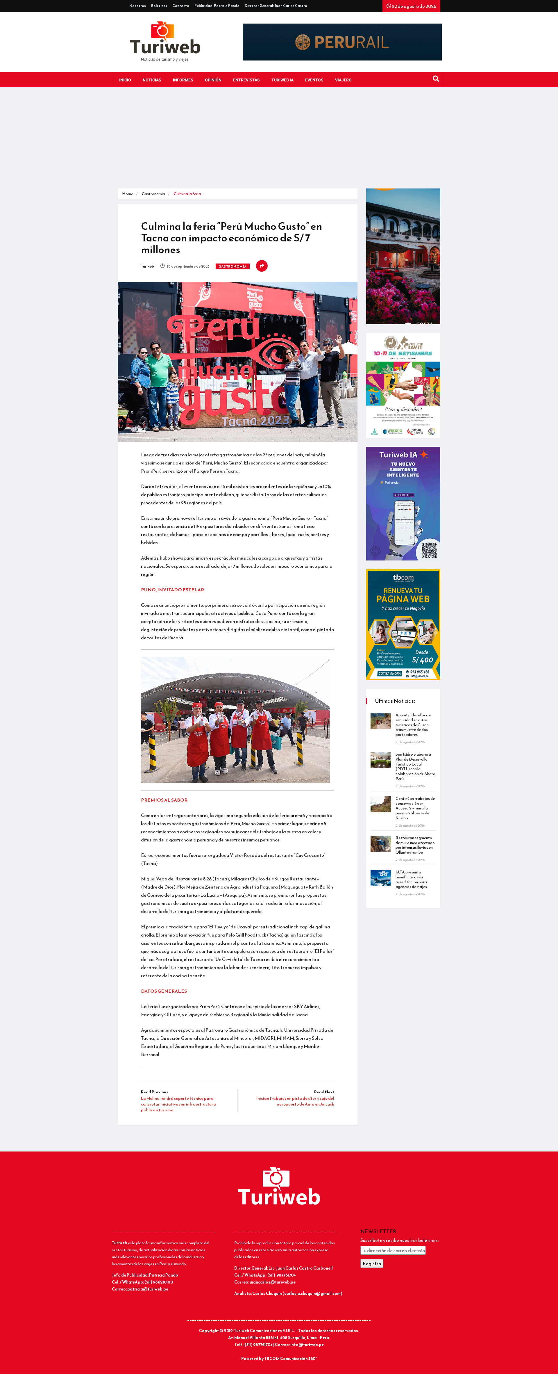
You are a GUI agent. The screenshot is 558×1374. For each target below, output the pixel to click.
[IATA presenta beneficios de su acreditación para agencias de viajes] (381, 878)
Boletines (159, 5)
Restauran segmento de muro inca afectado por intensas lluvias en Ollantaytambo (415, 845)
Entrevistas (246, 80)
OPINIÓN (213, 80)
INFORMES (183, 80)
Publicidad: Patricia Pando (216, 5)
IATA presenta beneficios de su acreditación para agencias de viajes (411, 879)
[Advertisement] (279, 139)
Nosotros (137, 5)
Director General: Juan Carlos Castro (276, 5)
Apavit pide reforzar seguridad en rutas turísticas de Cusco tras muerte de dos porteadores (413, 725)
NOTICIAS (152, 80)
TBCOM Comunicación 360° (290, 1359)
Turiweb (147, 266)
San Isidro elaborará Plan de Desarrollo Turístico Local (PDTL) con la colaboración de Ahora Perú (415, 766)
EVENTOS (314, 80)
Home (127, 194)
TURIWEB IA (282, 80)
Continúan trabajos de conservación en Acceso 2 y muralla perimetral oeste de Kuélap (415, 808)
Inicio (125, 80)
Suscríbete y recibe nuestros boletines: (399, 1240)
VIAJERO (343, 80)
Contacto (180, 5)
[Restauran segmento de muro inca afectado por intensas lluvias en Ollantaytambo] (381, 844)
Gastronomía (153, 194)
